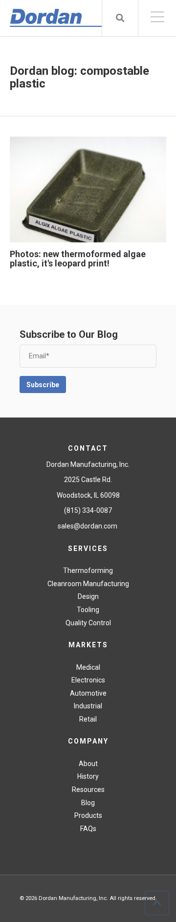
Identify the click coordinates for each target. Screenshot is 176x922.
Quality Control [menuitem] (88, 623)
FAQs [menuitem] (88, 829)
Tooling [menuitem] (88, 610)
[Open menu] (157, 18)
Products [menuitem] (88, 815)
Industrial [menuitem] (88, 706)
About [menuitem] (88, 764)
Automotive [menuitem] (88, 693)
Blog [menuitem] (88, 803)
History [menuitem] (88, 776)
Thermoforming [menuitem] (88, 570)
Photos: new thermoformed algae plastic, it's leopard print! (78, 259)
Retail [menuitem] (88, 719)
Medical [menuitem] (88, 667)
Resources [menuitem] (88, 789)
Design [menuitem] (88, 596)
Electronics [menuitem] (88, 680)
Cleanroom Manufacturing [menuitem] (88, 584)
